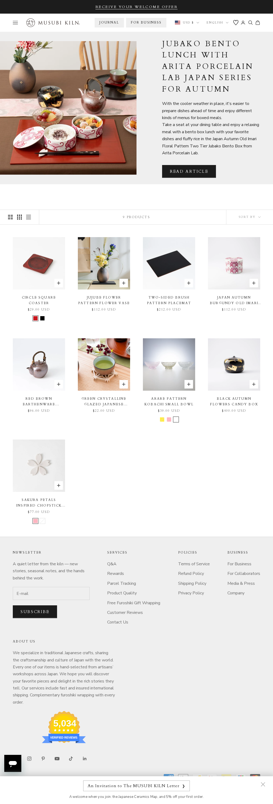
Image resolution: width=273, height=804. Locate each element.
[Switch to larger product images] (10, 217)
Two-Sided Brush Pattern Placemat (169, 300)
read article (189, 171)
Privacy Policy (191, 593)
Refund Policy (191, 573)
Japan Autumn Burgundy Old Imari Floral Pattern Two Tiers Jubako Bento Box (234, 300)
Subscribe (35, 611)
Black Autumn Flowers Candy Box (234, 401)
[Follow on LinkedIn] (84, 758)
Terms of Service (194, 564)
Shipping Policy (192, 583)
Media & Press (241, 583)
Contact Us (117, 622)
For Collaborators (243, 573)
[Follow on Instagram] (29, 758)
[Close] (263, 784)
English (215, 23)
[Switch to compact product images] (28, 217)
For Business (239, 564)
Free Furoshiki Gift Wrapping (133, 603)
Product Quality (122, 593)
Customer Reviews (125, 612)
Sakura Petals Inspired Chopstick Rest (39, 503)
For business (146, 22)
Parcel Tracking (121, 583)
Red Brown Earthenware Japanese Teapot (39, 402)
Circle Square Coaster (39, 300)
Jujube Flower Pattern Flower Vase (104, 300)
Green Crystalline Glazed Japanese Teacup (104, 402)
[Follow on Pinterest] (43, 758)
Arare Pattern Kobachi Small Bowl (169, 401)
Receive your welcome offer (136, 6)
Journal (109, 22)
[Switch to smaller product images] (19, 217)
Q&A (112, 564)
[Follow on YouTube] (57, 758)
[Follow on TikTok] (71, 758)
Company (235, 593)
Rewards (115, 573)
